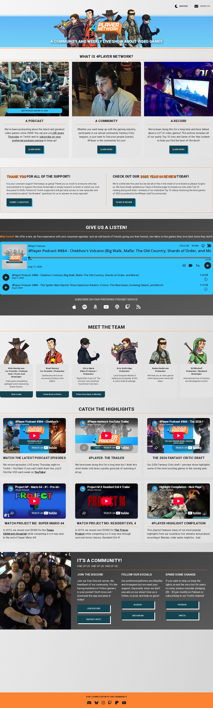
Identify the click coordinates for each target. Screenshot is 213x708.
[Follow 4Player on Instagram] (103, 703)
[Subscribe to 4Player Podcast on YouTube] (106, 308)
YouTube (39, 472)
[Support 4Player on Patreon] (117, 703)
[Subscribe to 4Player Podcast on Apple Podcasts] (74, 308)
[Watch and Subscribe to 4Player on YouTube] (124, 703)
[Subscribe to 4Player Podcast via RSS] (138, 308)
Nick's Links (16, 394)
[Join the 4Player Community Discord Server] (89, 703)
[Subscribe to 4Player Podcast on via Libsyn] (117, 308)
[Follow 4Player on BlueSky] (96, 703)
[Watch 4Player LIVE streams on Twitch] (110, 703)
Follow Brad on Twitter (52, 394)
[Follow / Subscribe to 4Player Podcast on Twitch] (127, 308)
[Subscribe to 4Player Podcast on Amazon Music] (95, 308)
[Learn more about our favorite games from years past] (178, 89)
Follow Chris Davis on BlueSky (88, 394)
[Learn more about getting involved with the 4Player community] (106, 89)
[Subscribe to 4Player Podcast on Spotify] (84, 308)
